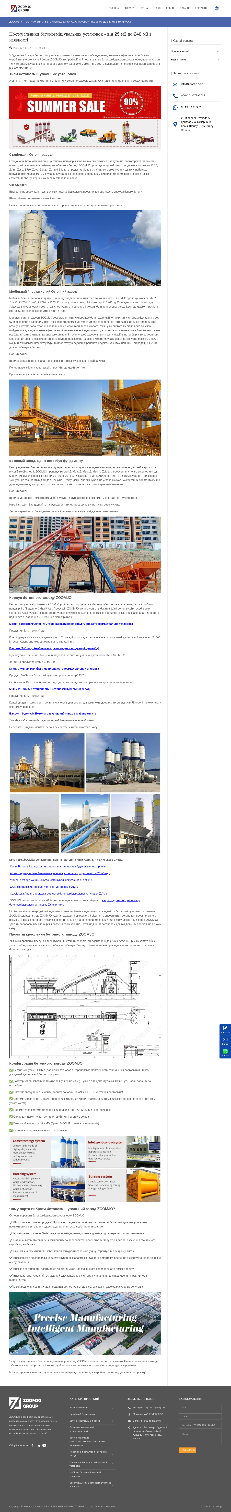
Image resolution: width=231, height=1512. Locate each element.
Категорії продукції (84, 1399)
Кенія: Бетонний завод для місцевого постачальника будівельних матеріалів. (58, 867)
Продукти (129, 8)
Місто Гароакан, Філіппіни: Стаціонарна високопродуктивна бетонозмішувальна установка (71, 624)
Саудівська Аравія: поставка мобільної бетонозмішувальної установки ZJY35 (58, 894)
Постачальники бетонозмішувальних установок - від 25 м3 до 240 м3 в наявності (78, 22)
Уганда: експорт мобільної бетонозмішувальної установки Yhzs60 (50, 880)
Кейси (157, 8)
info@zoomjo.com (192, 84)
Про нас (144, 8)
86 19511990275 (191, 107)
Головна (114, 8)
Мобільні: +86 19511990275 (148, 1414)
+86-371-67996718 (193, 95)
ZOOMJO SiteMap (211, 1507)
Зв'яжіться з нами (141, 1399)
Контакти (201, 8)
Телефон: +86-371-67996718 (149, 1408)
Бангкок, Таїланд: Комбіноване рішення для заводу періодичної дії (54, 648)
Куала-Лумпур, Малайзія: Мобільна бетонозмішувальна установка (54, 669)
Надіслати (188, 1450)
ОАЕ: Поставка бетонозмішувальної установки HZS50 (43, 887)
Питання (185, 8)
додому (14, 22)
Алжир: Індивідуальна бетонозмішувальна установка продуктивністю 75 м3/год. (60, 873)
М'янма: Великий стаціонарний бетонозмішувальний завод (49, 689)
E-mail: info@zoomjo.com (147, 1421)
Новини (170, 8)
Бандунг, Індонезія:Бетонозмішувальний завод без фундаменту (52, 714)
